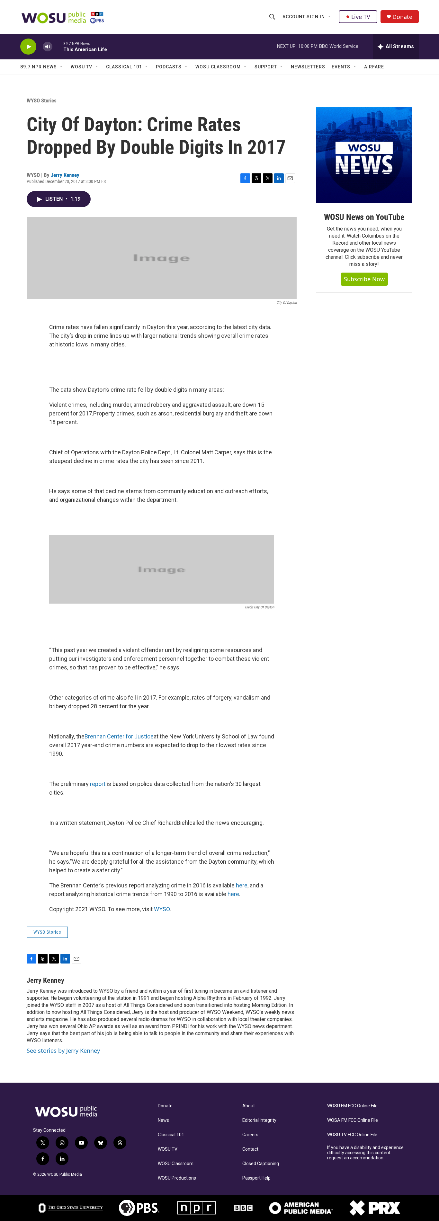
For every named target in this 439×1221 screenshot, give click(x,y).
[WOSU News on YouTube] (364, 155)
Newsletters (308, 66)
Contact (250, 1149)
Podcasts (169, 66)
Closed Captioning (260, 1163)
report (97, 784)
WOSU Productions (177, 1178)
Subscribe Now (364, 279)
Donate (402, 16)
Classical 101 (124, 66)
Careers (250, 1134)
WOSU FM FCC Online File (352, 1105)
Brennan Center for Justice (119, 736)
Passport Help (256, 1178)
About (248, 1105)
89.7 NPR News (38, 66)
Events (341, 66)
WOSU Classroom (218, 66)
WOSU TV (81, 66)
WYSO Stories (42, 100)
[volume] (47, 46)
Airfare (374, 66)
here (241, 885)
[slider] (58, 46)
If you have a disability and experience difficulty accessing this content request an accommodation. (365, 1152)
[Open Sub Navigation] (329, 16)
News (163, 1120)
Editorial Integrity (259, 1120)
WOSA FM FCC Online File (352, 1120)
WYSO (162, 909)
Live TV (360, 17)
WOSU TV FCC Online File (352, 1134)
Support (266, 66)
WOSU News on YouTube (364, 217)
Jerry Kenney (65, 175)
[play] (28, 46)
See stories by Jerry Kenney (63, 1050)
